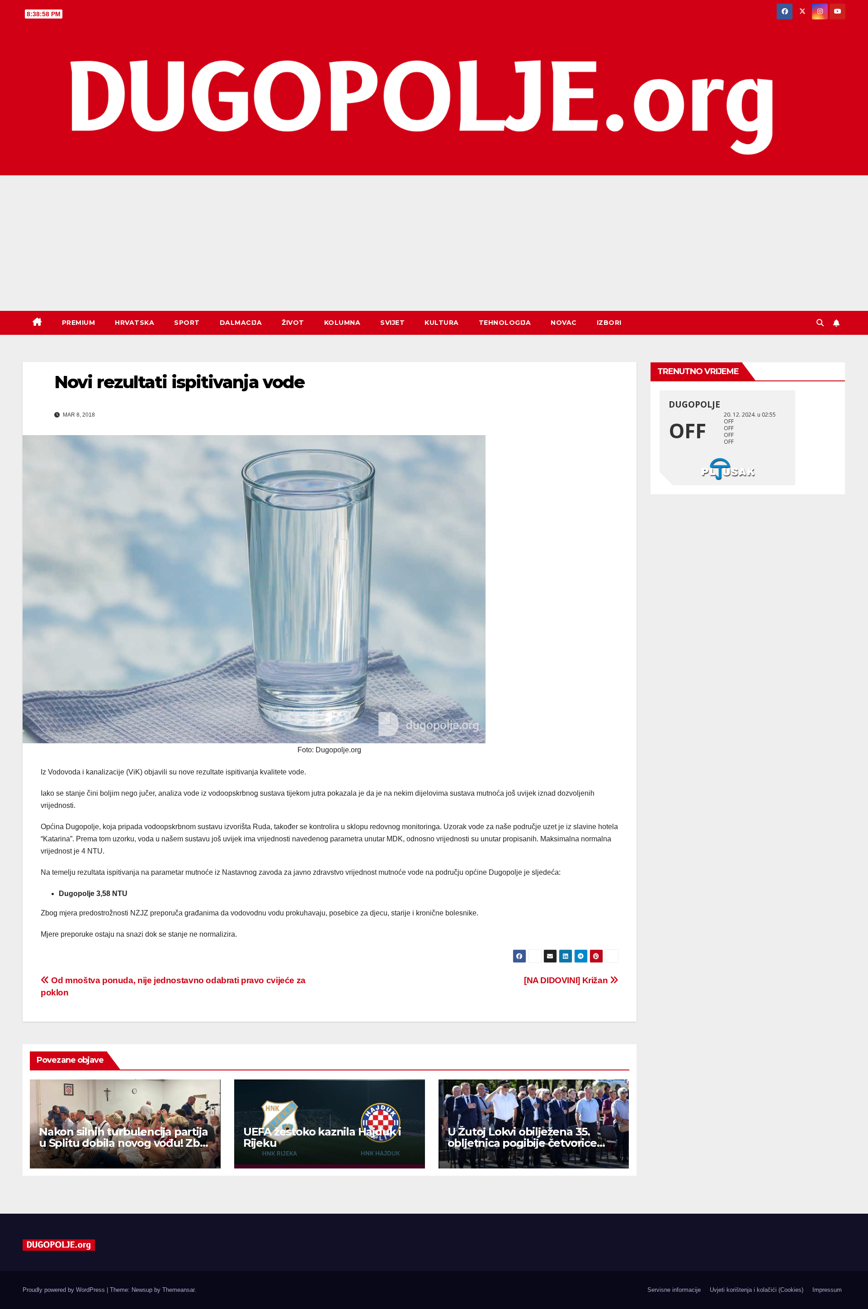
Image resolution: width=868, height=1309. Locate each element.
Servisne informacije (674, 1289)
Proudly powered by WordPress (65, 1289)
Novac (564, 323)
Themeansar (178, 1289)
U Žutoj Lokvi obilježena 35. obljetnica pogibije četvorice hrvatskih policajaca (522, 1143)
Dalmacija (241, 323)
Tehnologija (505, 323)
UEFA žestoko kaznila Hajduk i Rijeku (322, 1137)
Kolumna (342, 323)
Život (293, 323)
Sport (187, 323)
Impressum (827, 1289)
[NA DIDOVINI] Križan (567, 980)
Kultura (442, 323)
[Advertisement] (434, 243)
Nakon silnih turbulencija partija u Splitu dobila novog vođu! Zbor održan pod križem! (125, 1143)
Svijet (392, 323)
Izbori (609, 323)
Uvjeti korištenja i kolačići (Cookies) (756, 1289)
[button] (820, 323)
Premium (78, 323)
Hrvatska (134, 323)
